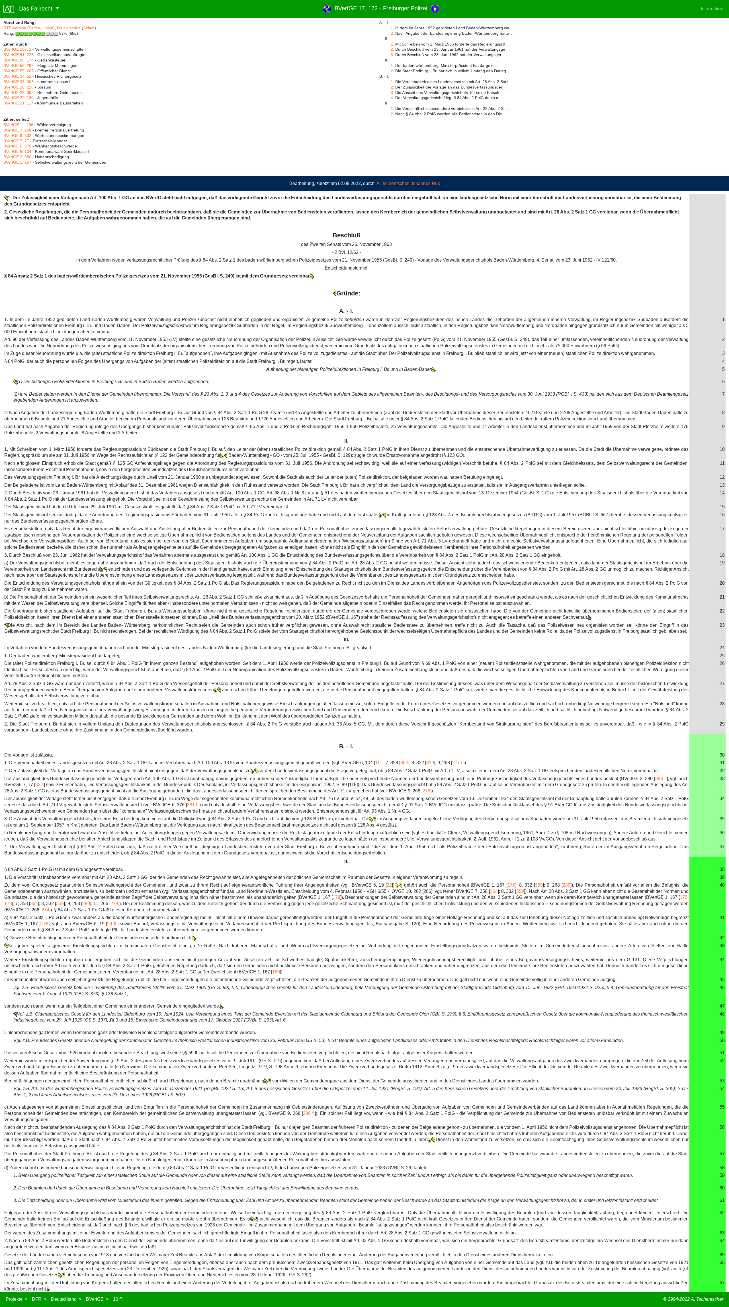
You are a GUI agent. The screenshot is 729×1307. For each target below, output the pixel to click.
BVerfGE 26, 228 (18, 87)
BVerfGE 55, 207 (18, 71)
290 (86, 903)
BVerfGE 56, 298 (18, 65)
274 (114, 903)
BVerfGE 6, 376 (17, 146)
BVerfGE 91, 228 (18, 54)
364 (404, 762)
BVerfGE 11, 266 (18, 124)
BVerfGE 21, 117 (18, 103)
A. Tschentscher (392, 183)
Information (712, 8)
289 (566, 885)
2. (392, 33)
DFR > (39, 1299)
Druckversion (69, 28)
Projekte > (16, 1299)
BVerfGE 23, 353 (18, 92)
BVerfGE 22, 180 (18, 97)
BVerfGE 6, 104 (17, 151)
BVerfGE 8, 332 (17, 135)
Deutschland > (66, 1299)
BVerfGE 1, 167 (17, 162)
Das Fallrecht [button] (34, 8)
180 (276, 971)
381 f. (192, 804)
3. (392, 54)
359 (430, 762)
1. (392, 28)
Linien (47, 28)
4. (392, 97)
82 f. (39, 784)
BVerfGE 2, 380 (17, 157)
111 (378, 762)
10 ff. (118, 1299)
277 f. (457, 762)
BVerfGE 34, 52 (17, 76)
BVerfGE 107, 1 (17, 49)
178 (336, 897)
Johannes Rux (425, 183)
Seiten (34, 28)
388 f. (661, 778)
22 (389, 885)
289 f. (308, 1113)
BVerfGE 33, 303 (18, 81)
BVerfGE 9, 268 (17, 130)
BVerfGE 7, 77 (16, 141)
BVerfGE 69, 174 (18, 60)
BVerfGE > (97, 1299)
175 (511, 885)
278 (426, 790)
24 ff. (112, 923)
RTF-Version (14, 28)
